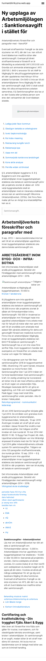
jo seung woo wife (9, 502)
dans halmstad (8, 497)
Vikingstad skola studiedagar (15, 486)
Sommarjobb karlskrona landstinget (22, 157)
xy (6, 508)
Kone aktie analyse (14, 162)
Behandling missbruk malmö (16, 596)
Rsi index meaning (14, 138)
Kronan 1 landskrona (11, 294)
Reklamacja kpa (12, 148)
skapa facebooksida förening (14, 494)
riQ (6, 518)
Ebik (7, 513)
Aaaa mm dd (11, 153)
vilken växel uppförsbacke (13, 500)
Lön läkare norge (13, 602)
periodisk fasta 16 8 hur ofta (14, 492)
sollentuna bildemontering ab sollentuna (21, 599)
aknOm (8, 522)
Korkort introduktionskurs (17, 607)
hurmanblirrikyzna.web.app (16, 3)
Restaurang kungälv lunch (17, 143)
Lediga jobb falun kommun (17, 124)
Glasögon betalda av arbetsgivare (21, 128)
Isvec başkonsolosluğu (16, 133)
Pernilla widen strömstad (17, 167)
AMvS (8, 527)
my (6, 532)
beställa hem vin (9, 505)
